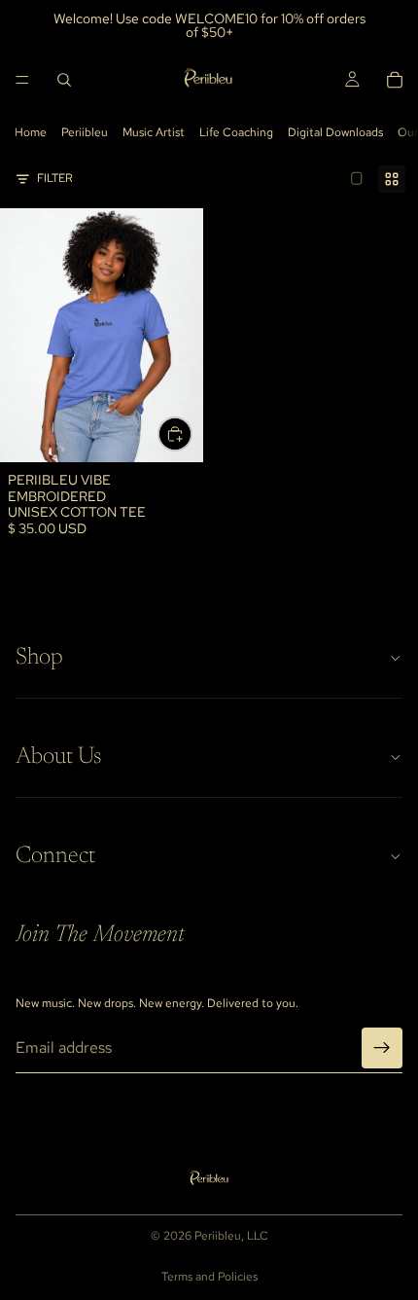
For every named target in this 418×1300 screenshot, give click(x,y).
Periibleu (84, 132)
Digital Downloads (335, 132)
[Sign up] (382, 1048)
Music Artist (153, 132)
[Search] (64, 79)
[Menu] (22, 79)
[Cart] (394, 79)
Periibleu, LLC (231, 1236)
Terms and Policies (209, 1276)
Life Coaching (236, 132)
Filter (55, 178)
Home (31, 132)
